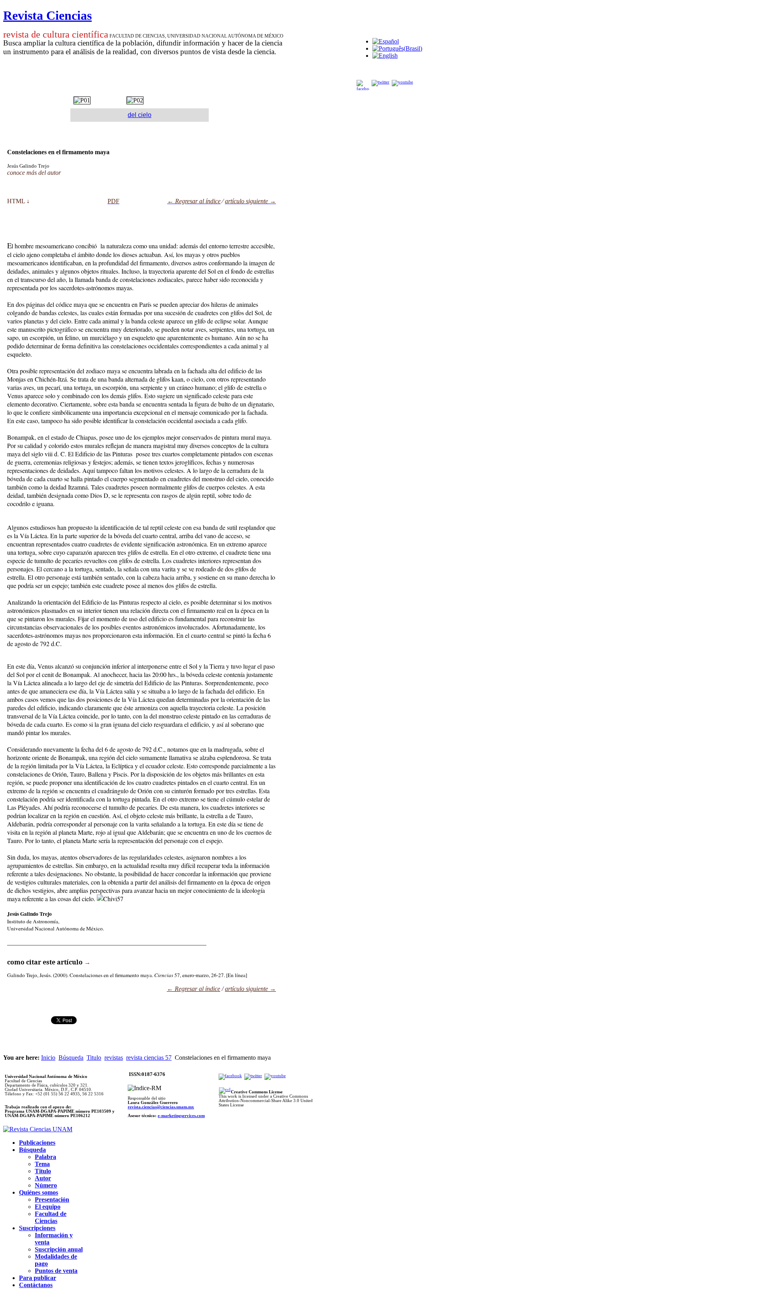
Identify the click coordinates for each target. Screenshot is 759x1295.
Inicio (48, 1057)
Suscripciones (37, 1228)
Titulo (94, 1057)
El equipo (47, 1206)
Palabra (45, 1156)
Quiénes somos (38, 1192)
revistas (113, 1057)
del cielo (139, 115)
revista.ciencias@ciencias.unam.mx (161, 1107)
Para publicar (37, 1277)
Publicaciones (37, 1142)
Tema (42, 1164)
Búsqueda (71, 1057)
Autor (43, 1178)
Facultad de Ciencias (50, 1217)
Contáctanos (36, 1285)
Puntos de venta (56, 1270)
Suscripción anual (59, 1249)
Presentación (52, 1199)
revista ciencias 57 (149, 1057)
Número (46, 1185)
